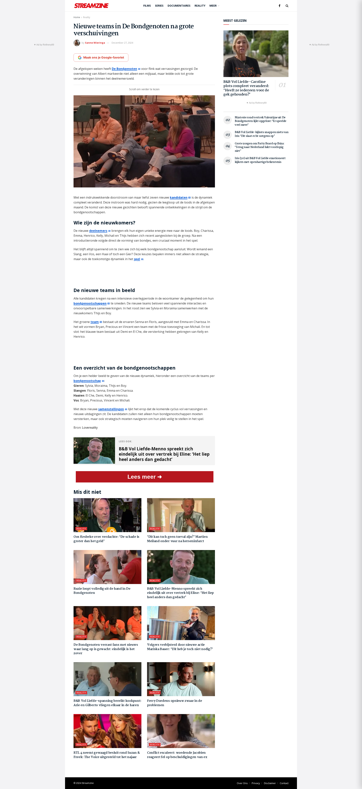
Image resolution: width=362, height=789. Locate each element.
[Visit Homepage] (91, 5)
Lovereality (90, 427)
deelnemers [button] (98, 231)
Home (77, 17)
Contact (284, 783)
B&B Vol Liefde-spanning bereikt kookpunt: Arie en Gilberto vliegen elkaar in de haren (107, 703)
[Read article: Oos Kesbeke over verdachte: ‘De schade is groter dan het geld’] (107, 515)
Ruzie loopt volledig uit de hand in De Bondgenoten (102, 591)
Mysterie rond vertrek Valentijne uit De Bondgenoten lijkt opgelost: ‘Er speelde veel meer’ (260, 121)
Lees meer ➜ (144, 477)
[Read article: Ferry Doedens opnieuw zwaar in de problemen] (181, 679)
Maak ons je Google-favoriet (103, 57)
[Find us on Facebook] (279, 6)
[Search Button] (287, 5)
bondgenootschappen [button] (90, 303)
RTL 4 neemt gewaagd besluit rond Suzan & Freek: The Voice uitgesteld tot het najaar (107, 755)
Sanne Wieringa (95, 42)
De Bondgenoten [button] (124, 69)
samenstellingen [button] (111, 409)
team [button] (94, 322)
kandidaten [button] (178, 197)
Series (159, 5)
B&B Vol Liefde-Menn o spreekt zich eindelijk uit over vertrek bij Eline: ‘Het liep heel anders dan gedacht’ (180, 593)
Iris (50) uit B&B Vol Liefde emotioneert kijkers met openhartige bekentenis (260, 160)
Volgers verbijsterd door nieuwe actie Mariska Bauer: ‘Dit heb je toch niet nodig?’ (180, 647)
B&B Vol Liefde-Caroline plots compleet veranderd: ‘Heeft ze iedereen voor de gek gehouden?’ (246, 88)
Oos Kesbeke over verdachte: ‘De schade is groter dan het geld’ (106, 539)
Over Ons (242, 783)
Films (147, 5)
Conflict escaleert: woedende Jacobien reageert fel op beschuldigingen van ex (177, 755)
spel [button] (137, 259)
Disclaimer (270, 783)
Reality (200, 5)
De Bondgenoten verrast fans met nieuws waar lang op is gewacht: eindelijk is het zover (106, 649)
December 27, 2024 (122, 42)
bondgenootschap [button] (87, 381)
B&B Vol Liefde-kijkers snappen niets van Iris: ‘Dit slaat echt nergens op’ (261, 134)
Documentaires (179, 5)
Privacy (256, 783)
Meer (213, 5)
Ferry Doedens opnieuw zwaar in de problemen (174, 703)
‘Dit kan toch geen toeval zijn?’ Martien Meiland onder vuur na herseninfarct (177, 539)
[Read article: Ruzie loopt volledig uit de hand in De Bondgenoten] (107, 567)
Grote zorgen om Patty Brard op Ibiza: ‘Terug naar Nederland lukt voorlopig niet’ (259, 147)
